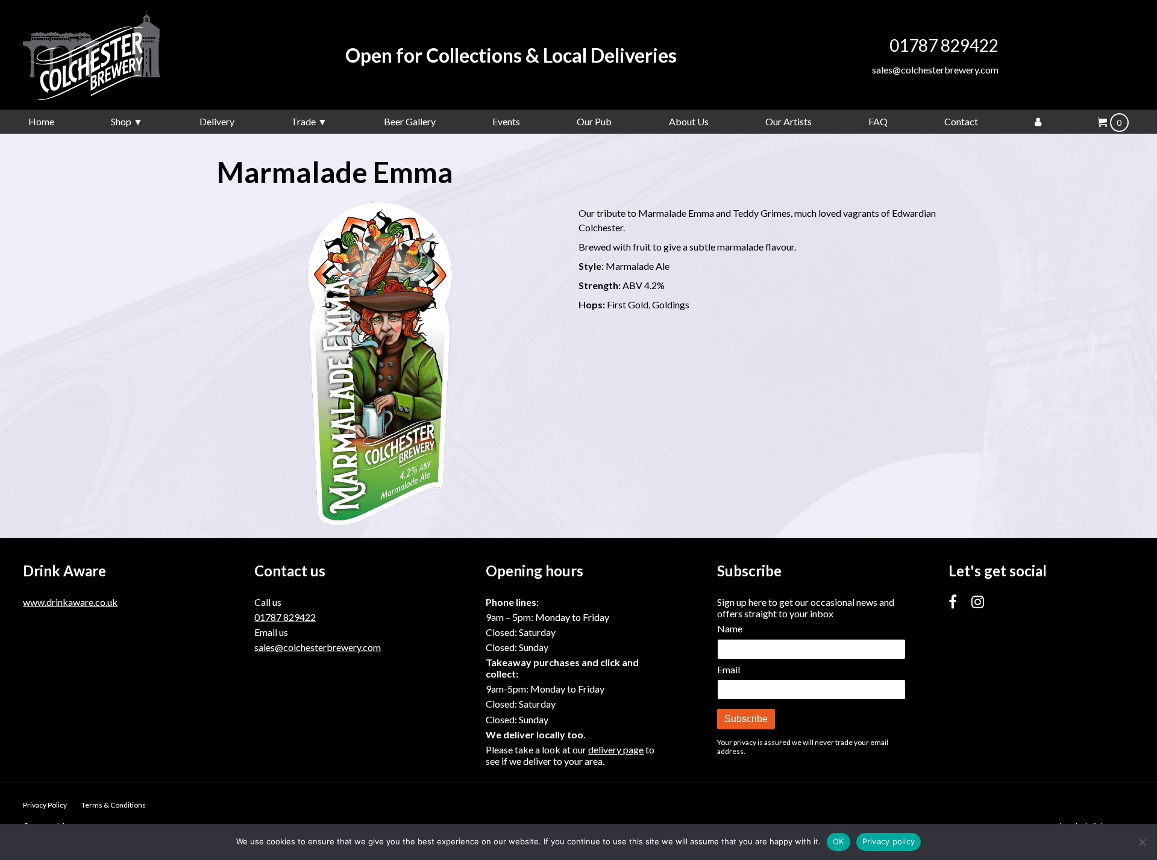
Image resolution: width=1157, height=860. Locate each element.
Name (729, 628)
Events (506, 121)
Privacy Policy (45, 804)
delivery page (616, 749)
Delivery (216, 121)
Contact (961, 121)
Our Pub (594, 121)
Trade (303, 121)
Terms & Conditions (113, 804)
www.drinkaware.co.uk (70, 602)
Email (728, 669)
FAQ (878, 121)
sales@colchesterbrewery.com (935, 69)
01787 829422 (944, 45)
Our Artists (788, 121)
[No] (1142, 842)
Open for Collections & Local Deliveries (511, 55)
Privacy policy (888, 841)
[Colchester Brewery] (113, 55)
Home (41, 121)
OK (838, 841)
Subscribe (746, 719)
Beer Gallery (410, 121)
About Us (689, 121)
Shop (121, 121)
